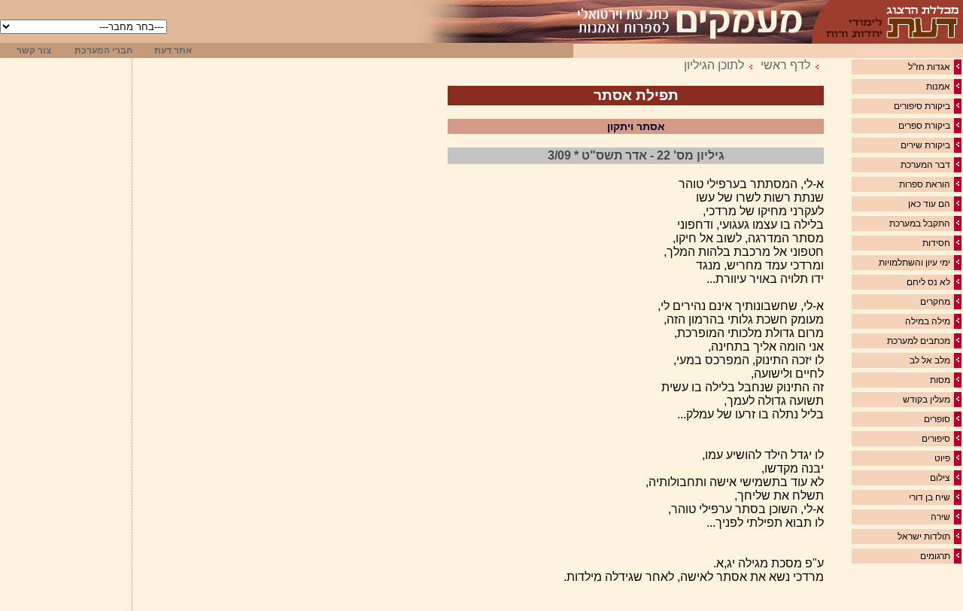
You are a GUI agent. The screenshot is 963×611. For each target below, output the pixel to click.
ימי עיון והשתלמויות (914, 262)
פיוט (942, 458)
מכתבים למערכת (918, 341)
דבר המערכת (925, 165)
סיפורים (936, 438)
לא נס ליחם (928, 282)
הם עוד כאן (929, 204)
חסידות (936, 243)
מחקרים (935, 301)
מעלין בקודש (926, 399)
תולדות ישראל (924, 536)
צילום (940, 478)
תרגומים (935, 556)
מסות (940, 380)
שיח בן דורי (929, 497)
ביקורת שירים (925, 145)
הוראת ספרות (924, 184)
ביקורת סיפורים (922, 106)
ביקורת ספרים (924, 125)
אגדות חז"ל (929, 67)
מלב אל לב (930, 360)
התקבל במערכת (919, 223)
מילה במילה (927, 321)
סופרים (937, 419)
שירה (940, 517)
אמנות (938, 86)
